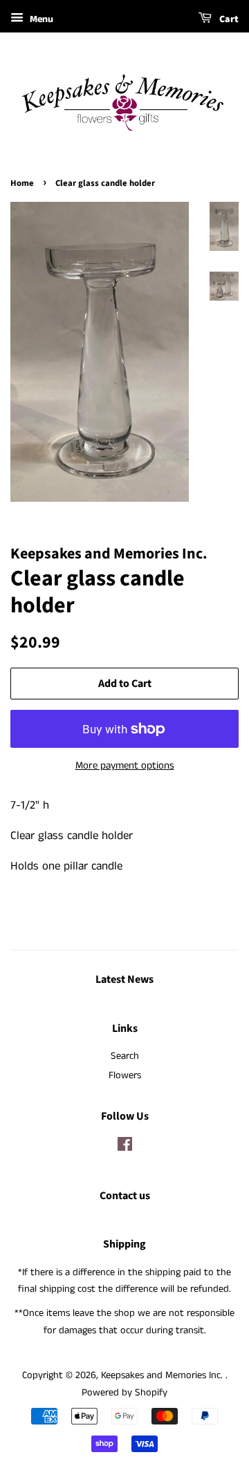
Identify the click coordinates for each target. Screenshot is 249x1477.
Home (22, 183)
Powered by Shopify (124, 1393)
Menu (40, 19)
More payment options (124, 765)
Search (125, 1056)
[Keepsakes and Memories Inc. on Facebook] (125, 1147)
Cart (228, 19)
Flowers (125, 1075)
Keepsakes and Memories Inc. (163, 1375)
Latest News (124, 979)
